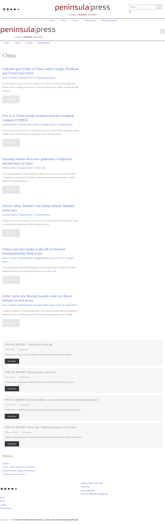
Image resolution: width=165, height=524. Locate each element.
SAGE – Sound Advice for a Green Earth (18, 467)
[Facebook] (4, 9)
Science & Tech (55, 258)
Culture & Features (25, 125)
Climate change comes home (92, 483)
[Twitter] (11, 9)
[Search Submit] (160, 7)
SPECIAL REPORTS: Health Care (94, 494)
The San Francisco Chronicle (13, 474)
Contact (3, 505)
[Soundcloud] (18, 9)
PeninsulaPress (5, 508)
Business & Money (9, 78)
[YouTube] (15, 9)
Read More (12, 361)
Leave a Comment (9, 258)
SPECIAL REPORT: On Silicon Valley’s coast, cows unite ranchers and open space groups (51, 399)
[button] (130, 12)
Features (36, 125)
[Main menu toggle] (162, 31)
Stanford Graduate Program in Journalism (18, 471)
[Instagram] (8, 9)
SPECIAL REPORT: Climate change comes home (30, 372)
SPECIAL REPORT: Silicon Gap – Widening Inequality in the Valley (40, 427)
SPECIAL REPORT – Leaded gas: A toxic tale (28, 344)
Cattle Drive (85, 487)
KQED (5, 463)
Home (2, 497)
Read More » (11, 100)
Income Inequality (88, 490)
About (2, 501)
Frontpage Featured (25, 78)
